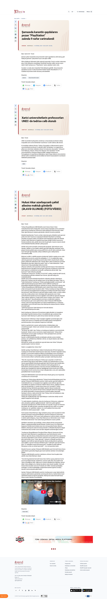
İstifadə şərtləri (83, 563)
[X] (22, 590)
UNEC (23, 163)
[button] (15, 21)
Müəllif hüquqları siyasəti (85, 567)
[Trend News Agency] (19, 562)
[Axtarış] (68, 11)
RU (90, 596)
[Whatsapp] (16, 590)
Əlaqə (66, 567)
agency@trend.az (18, 580)
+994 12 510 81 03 (18, 578)
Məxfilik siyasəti (83, 565)
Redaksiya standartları (70, 570)
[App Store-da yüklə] (76, 590)
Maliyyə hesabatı (68, 574)
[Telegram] (29, 590)
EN (85, 596)
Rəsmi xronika (53, 565)
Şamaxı (24, 77)
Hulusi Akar (25, 511)
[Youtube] (25, 590)
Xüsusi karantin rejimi (34, 77)
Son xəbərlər (52, 563)
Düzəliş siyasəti (68, 572)
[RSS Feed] (35, 590)
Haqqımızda (67, 563)
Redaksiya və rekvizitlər (70, 565)
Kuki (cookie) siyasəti (85, 570)
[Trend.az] (19, 11)
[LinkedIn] (32, 590)
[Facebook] (19, 590)
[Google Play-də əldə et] (87, 590)
